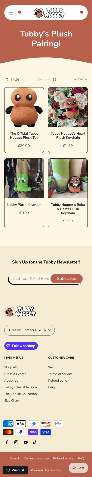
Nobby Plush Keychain (24, 205)
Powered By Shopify (46, 470)
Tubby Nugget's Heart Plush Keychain (68, 136)
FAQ (51, 387)
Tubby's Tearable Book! (21, 387)
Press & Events (15, 374)
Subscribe (66, 278)
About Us (11, 380)
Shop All (10, 367)
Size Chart (11, 400)
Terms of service (60, 374)
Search (53, 367)
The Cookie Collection (20, 394)
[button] (10, 12)
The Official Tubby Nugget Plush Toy (24, 136)
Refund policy (58, 380)
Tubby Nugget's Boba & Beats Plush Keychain (68, 209)
